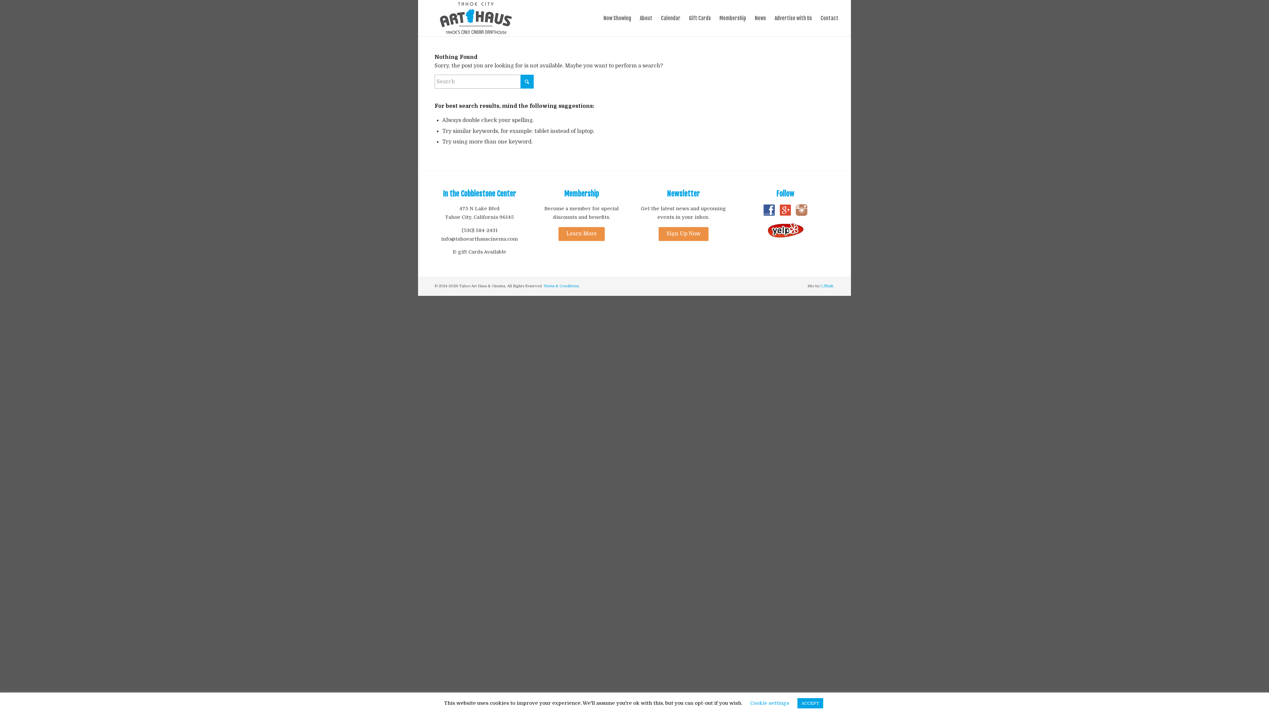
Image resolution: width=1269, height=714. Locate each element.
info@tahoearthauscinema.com (479, 239)
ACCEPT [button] (810, 703)
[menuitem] (617, 18)
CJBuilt (826, 286)
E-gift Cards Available (479, 252)
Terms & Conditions (561, 286)
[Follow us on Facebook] (769, 214)
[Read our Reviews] (785, 236)
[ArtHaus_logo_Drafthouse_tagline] (475, 18)
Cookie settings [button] (769, 703)
